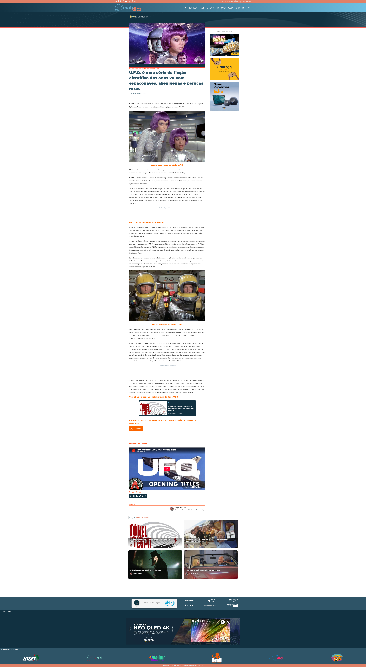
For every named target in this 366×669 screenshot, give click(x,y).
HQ (218, 8)
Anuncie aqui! (229, 2)
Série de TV (151, 69)
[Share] (139, 496)
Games (223, 8)
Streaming (210, 8)
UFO (157, 69)
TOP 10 (238, 8)
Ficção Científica (135, 69)
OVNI (144, 69)
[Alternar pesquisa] (249, 8)
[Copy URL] (130, 496)
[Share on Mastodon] (136, 496)
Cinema (202, 8)
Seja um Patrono (245, 2)
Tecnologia (193, 8)
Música (230, 8)
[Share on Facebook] (133, 496)
